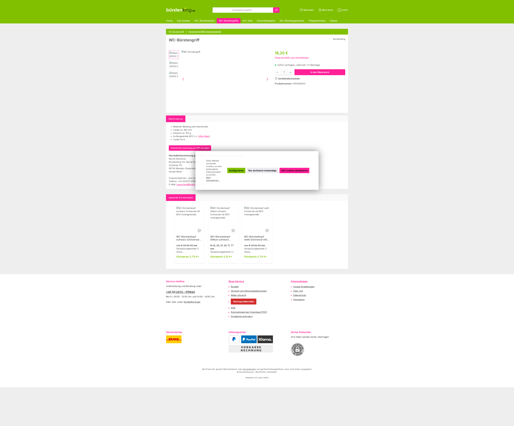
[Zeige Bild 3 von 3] (200, 105)
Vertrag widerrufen (243, 301)
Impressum (299, 299)
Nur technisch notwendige (262, 170)
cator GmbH (263, 377)
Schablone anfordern (242, 316)
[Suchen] (276, 10)
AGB (233, 308)
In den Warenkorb (320, 72)
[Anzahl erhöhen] (291, 72)
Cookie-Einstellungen (304, 286)
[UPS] (187, 339)
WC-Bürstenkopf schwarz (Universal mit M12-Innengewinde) (187, 238)
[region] (219, 79)
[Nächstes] (267, 79)
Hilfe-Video (203, 136)
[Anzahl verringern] (277, 72)
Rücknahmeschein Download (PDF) (249, 312)
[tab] (175, 118)
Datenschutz (299, 295)
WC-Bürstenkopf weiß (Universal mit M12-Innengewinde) (256, 238)
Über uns (298, 291)
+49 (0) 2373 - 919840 (180, 292)
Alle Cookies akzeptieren (294, 170)
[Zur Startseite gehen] (180, 10)
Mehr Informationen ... (213, 179)
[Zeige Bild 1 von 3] (188, 105)
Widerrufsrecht (238, 295)
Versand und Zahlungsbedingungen (249, 291)
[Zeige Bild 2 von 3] (194, 105)
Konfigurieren (236, 170)
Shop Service (236, 281)
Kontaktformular (192, 302)
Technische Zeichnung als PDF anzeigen (190, 148)
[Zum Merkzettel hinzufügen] (199, 230)
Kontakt (235, 286)
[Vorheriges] (184, 79)
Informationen (299, 281)
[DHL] (174, 339)
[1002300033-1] (225, 79)
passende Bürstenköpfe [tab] (181, 197)
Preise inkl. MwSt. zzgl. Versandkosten (292, 57)
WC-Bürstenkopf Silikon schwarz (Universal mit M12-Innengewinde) (221, 238)
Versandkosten (249, 369)
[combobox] (243, 10)
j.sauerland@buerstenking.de (191, 184)
